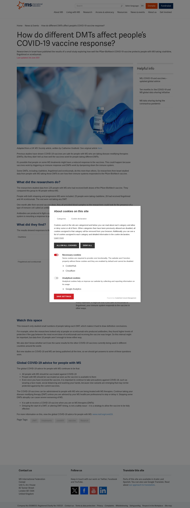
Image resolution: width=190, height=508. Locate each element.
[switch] (55, 255)
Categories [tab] (61, 219)
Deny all (87, 245)
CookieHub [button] (71, 266)
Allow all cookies (67, 245)
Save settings (64, 296)
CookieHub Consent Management (125, 298)
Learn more (59, 238)
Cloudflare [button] (70, 271)
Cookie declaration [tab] (79, 219)
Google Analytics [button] (73, 289)
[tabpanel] (95, 273)
